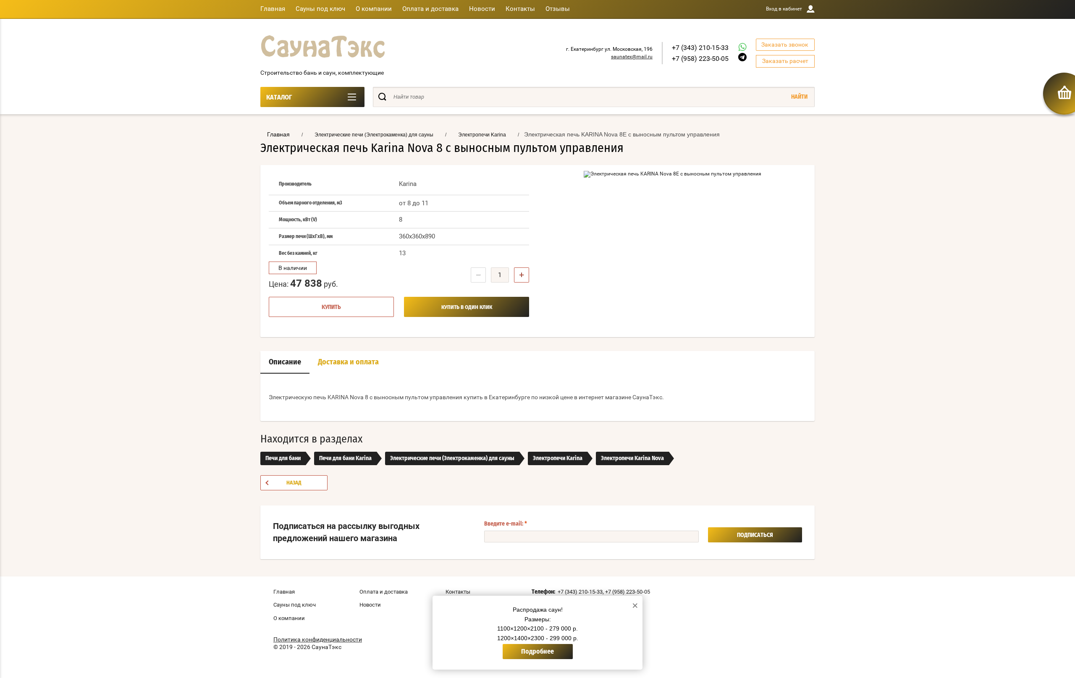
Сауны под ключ (320, 9)
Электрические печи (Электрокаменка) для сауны (452, 458)
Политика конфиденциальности (317, 639)
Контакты (520, 9)
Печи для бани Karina (345, 458)
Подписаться (755, 535)
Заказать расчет (785, 61)
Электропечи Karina (557, 458)
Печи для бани (283, 458)
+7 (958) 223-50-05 (700, 59)
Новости (482, 9)
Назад (294, 483)
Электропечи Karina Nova (632, 458)
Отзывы (557, 9)
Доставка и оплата (348, 362)
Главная (272, 9)
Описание (285, 362)
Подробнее (537, 651)
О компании (374, 9)
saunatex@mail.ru (632, 57)
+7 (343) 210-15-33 (700, 48)
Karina (408, 184)
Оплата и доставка (430, 9)
